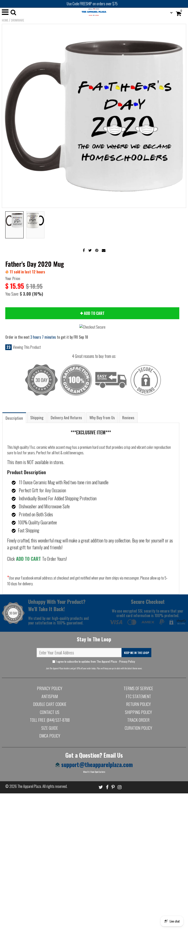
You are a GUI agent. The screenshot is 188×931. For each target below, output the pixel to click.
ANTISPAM (49, 696)
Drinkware (17, 20)
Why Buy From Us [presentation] (102, 417)
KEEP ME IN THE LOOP (136, 653)
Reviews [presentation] (128, 417)
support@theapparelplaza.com (96, 764)
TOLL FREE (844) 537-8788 (50, 720)
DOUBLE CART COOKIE (49, 704)
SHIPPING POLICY (138, 712)
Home (5, 20)
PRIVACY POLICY (49, 688)
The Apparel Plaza (29, 786)
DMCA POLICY (49, 736)
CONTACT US (49, 712)
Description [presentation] (14, 418)
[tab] (14, 417)
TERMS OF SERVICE (138, 688)
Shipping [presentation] (36, 417)
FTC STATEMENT (138, 696)
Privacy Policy (127, 661)
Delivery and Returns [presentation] (66, 417)
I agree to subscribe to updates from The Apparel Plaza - (95, 661)
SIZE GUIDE (49, 728)
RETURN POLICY (138, 704)
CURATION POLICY (138, 728)
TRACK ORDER (138, 720)
